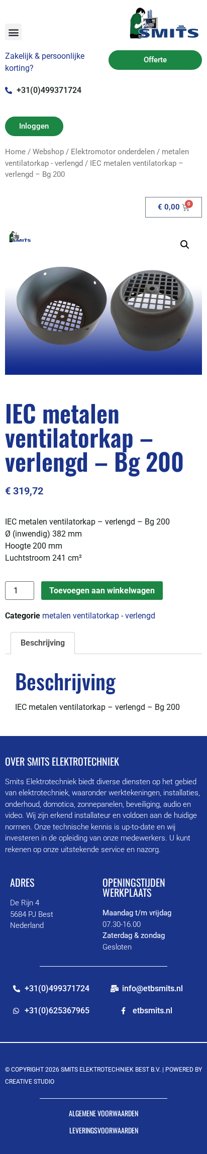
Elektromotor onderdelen (113, 151)
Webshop (48, 151)
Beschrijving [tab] (43, 643)
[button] (13, 32)
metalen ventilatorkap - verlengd (98, 615)
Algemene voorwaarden (103, 1113)
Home (15, 151)
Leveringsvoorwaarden (103, 1130)
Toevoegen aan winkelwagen (102, 590)
